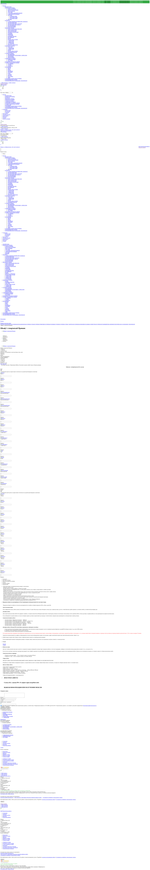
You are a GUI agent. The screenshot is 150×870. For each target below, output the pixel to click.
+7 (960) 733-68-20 (11, 82)
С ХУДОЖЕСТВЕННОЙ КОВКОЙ (12, 250)
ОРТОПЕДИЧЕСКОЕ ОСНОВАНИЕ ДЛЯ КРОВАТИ (16, 80)
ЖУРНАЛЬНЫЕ (8, 291)
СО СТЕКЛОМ (8, 279)
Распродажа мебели (7, 745)
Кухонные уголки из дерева (8, 759)
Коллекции (5, 761)
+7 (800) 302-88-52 (4, 82)
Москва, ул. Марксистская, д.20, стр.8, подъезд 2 (10, 129)
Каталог (4, 5)
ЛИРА (6, 311)
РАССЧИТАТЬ (3, 363)
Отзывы (4, 117)
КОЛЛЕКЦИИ (8, 67)
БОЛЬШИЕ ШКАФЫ (9, 270)
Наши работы (5, 115)
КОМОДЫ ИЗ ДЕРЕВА (10, 45)
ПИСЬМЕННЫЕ (8, 288)
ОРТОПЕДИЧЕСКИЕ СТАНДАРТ (12, 257)
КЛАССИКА (7, 310)
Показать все (3, 719)
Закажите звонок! (4, 83)
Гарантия (7, 112)
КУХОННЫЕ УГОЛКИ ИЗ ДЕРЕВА (12, 61)
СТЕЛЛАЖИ (7, 269)
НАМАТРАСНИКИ (9, 261)
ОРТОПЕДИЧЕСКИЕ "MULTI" (11, 258)
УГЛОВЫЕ (7, 267)
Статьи (1, 747)
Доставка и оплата (6, 114)
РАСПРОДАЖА (8, 6)
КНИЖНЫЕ (7, 268)
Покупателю (5, 113)
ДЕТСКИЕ (7, 252)
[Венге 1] (2, 372)
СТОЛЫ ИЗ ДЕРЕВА (9, 53)
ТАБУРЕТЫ (7, 300)
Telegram (68, 1)
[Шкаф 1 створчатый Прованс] (9, 331)
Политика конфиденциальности (6, 797)
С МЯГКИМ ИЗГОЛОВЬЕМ (11, 251)
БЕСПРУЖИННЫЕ (9, 260)
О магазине (5, 109)
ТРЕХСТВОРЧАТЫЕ (9, 265)
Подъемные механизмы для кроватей (10, 763)
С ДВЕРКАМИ (8, 275)
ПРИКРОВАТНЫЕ (9, 293)
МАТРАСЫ (7, 20)
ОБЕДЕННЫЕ (8, 290)
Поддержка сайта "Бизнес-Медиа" (7, 793)
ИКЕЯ (6, 303)
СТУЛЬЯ (7, 299)
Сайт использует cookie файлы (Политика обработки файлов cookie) (28, 797)
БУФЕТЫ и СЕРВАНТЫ (10, 273)
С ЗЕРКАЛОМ (8, 276)
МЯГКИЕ (7, 253)
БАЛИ (6, 307)
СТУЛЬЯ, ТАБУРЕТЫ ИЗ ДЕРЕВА (12, 62)
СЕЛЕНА (7, 308)
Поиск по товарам (6, 118)
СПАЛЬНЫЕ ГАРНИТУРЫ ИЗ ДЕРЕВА (13, 78)
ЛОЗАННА (7, 306)
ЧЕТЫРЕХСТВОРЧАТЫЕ (10, 266)
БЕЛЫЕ (6, 272)
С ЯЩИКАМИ (8, 277)
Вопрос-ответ (8, 110)
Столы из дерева (6, 756)
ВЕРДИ (6, 302)
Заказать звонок (3, 124)
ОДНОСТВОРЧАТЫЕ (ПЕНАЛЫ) (12, 263)
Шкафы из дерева (6, 754)
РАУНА (6, 304)
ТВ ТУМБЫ (7, 294)
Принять (2, 801)
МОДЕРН (7, 309)
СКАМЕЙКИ (8, 298)
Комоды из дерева (6, 755)
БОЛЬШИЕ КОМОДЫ (9, 282)
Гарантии (5, 742)
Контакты (5, 116)
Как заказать (7, 111)
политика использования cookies (48, 799)
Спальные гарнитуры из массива (9, 762)
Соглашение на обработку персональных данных (52, 797)
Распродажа (5, 751)
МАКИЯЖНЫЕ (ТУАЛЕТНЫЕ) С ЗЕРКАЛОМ (14, 289)
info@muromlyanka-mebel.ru (84, 1)
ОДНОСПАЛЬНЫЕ (9, 246)
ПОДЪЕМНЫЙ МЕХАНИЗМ (11, 79)
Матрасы (4, 753)
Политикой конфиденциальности (89, 705)
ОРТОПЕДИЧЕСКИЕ (9, 256)
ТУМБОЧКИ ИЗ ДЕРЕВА (10, 58)
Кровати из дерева (6, 752)
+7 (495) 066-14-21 (3, 775)
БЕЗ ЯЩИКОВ (8, 271)
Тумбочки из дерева (7, 758)
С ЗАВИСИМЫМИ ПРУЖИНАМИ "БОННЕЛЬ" (15, 255)
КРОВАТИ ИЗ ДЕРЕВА (10, 7)
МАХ (65, 1)
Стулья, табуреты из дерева (8, 760)
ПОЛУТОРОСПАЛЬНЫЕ (10, 247)
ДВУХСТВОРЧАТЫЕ (9, 264)
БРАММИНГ (7, 305)
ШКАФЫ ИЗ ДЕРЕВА (9, 27)
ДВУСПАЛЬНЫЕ (8, 248)
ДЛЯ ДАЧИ (7, 249)
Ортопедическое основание (8, 765)
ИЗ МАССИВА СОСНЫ (10, 274)
